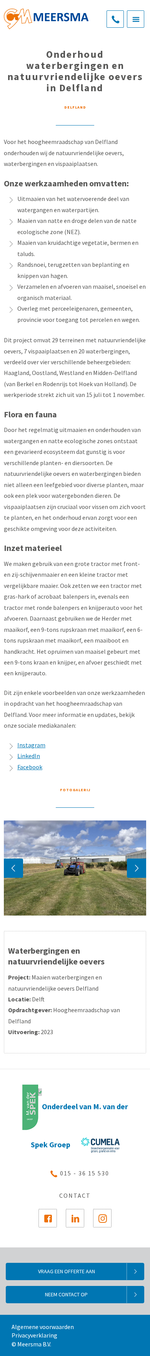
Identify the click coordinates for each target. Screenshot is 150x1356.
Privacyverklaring (34, 1335)
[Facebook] (47, 1218)
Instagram (31, 745)
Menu (135, 19)
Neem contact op (66, 1294)
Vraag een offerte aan (66, 1271)
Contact (75, 1195)
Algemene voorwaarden (43, 1327)
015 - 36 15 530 (115, 19)
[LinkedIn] (75, 1218)
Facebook (29, 767)
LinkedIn (28, 756)
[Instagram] (102, 1218)
